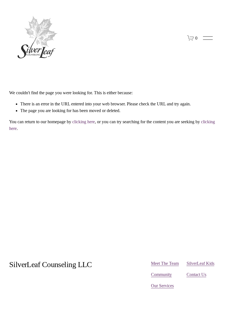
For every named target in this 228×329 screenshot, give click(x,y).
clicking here (83, 121)
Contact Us (196, 274)
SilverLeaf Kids (200, 263)
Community (161, 274)
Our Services (162, 285)
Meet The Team (165, 263)
